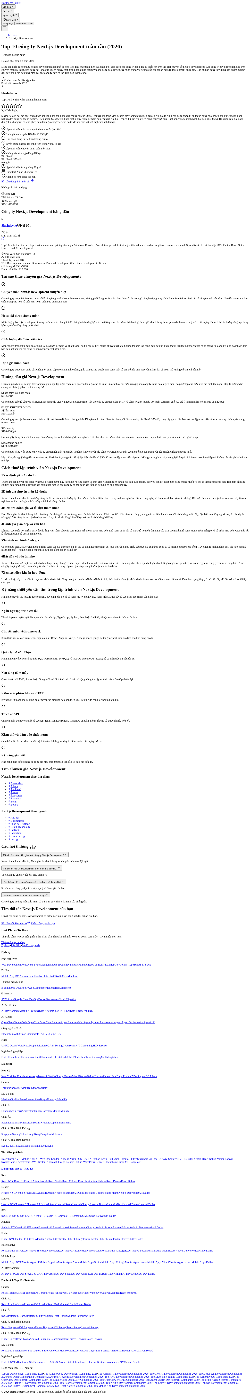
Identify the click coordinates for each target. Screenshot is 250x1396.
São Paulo (20, 1099)
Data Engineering (79, 1010)
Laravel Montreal (111, 1292)
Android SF (23, 1227)
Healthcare (15, 1057)
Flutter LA (31, 1239)
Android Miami (121, 1227)
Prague (46, 1122)
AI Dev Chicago (81, 1273)
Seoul (4, 1145)
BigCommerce (63, 987)
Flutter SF (20, 1239)
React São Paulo (10, 1350)
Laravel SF (22, 1204)
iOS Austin (35, 1215)
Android (24, 976)
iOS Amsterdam (10, 1315)
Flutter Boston (90, 1239)
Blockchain (7, 1034)
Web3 (17, 1034)
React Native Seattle (90, 1250)
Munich (64, 1111)
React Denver (113, 1181)
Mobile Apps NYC (11, 1262)
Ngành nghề (8, 15)
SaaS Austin (58, 1362)
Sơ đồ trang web (31, 945)
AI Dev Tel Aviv (158, 1158)
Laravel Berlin (68, 1304)
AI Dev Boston (98, 1273)
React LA (29, 1181)
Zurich (16, 1122)
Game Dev (55, 1034)
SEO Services (100, 1045)
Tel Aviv (18, 1145)
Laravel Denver (131, 1204)
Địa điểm (7, 7)
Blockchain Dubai (114, 1162)
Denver (83, 1076)
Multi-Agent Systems (88, 1022)
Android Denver (138, 1227)
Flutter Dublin (45, 1315)
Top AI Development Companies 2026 (22, 1373)
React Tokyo (23, 1339)
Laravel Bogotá (145, 1350)
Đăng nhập (8, 23)
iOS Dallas (110, 1215)
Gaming (96, 1057)
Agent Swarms (69, 1022)
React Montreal (128, 1292)
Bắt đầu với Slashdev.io (14, 923)
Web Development (11, 964)
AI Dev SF (22, 1273)
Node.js (55, 964)
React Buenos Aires (126, 1350)
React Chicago (70, 1181)
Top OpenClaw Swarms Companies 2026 (121, 1379)
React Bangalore (59, 1339)
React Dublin (60, 1315)
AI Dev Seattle (64, 1273)
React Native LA (49, 1250)
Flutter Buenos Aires (104, 1350)
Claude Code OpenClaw (26, 1022)
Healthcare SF (24, 1362)
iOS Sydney (59, 1327)
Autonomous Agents (110, 1022)
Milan (23, 1122)
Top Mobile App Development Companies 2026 (119, 1385)
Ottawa (35, 1087)
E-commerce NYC (116, 1362)
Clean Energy (18, 836)
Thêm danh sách (24, 23)
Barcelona (16, 798)
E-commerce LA (42, 1362)
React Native (36, 976)
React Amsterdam (28, 1315)
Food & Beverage (20, 823)
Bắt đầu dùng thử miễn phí (15, 181)
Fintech (5, 1057)
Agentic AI (149, 1022)
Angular (46, 964)
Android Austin (51, 1227)
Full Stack (145, 964)
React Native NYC (11, 1250)
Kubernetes (52, 999)
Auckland (16, 789)
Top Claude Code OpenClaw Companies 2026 (73, 1379)
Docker (42, 999)
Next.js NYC (8, 1192)
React (24, 964)
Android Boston (104, 1227)
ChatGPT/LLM (61, 1010)
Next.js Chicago (78, 1192)
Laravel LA (34, 1204)
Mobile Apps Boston (136, 1262)
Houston (98, 1076)
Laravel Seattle (64, 1204)
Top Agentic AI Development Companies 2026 (33, 1382)
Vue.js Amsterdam (20, 1162)
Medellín (62, 1099)
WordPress (23, 1045)
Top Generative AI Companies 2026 (214, 1376)
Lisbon (30, 1122)
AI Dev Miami (114, 1273)
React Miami (99, 1181)
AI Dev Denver (130, 1273)
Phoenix (107, 1076)
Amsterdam (17, 783)
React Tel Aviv (94, 1339)
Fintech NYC (8, 1362)
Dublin (38, 1111)
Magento (50, 987)
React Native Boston (136, 1250)
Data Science (46, 1010)
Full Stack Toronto (119, 1158)
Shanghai (37, 1145)
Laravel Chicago (81, 1204)
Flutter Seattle (59, 1239)
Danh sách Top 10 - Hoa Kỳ (17, 1168)
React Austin (41, 1181)
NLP (91, 1010)
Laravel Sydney (89, 1327)
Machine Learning (29, 1010)
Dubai (10, 1145)
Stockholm (7, 1122)
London (5, 1111)
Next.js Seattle (62, 1192)
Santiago (52, 1099)
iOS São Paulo (47, 1350)
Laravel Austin (48, 1204)
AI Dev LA (34, 1273)
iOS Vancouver (74, 1292)
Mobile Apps (8, 976)
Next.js (31, 964)
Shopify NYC (175, 1158)
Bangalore (16, 795)
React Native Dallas (202, 1250)
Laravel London (25, 1304)
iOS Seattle (47, 1215)
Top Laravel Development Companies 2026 (176, 1382)
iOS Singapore (27, 1327)
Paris (19, 1111)
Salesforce (41, 1045)
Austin (14, 792)
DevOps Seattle (192, 1158)
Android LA (36, 1227)
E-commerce (17, 820)
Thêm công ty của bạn (43, 923)
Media (104, 1057)
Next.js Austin (46, 1192)
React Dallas (128, 1181)
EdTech (15, 829)
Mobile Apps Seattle (90, 1262)
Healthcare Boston (95, 1362)
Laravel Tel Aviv (77, 1339)
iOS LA (24, 1215)
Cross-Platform (70, 976)
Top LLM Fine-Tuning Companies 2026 (172, 1376)
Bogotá (44, 1099)
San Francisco (20, 1076)
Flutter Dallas (136, 1239)
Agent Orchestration (132, 1022)
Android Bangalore (40, 1339)
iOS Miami (85, 1215)
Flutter (46, 976)
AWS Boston (38, 1162)
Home (14, 35)
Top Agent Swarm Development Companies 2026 (172, 1379)
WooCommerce (37, 987)
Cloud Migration (67, 999)
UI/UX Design (9, 1045)
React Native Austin (69, 1250)
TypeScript (134, 964)
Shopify (24, 987)
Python (63, 964)
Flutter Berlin (83, 1304)
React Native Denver (180, 1250)
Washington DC (140, 1076)
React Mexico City (83, 1350)
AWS (4, 999)
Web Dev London (50, 1158)
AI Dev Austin (48, 1273)
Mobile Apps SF (30, 1158)
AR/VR (45, 1034)
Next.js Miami (111, 1192)
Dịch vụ (6, 11)
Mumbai (27, 1145)
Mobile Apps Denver (180, 1262)
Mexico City (8, 1099)
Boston (68, 1076)
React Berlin (54, 1304)
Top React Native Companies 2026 (74, 1385)
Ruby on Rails (96, 964)
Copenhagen (57, 1122)
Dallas (90, 1076)
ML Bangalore (133, 1162)
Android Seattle (68, 1227)
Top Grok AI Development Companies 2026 (173, 1373)
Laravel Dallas (147, 1204)
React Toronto (9, 1292)
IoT (39, 1034)
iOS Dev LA (84, 1158)
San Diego (117, 1076)
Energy (14, 839)
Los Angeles (34, 1076)
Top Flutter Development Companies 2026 (31, 1385)
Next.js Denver (127, 1192)
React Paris (88, 1315)
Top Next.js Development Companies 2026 (129, 1382)
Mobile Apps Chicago (113, 1262)
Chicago (59, 1076)
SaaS (37, 1057)
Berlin (14, 801)
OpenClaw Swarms (50, 1022)
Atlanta (14, 786)
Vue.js (38, 964)
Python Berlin (100, 1158)
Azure (10, 999)
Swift (52, 976)
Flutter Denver (121, 1239)
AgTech (15, 817)
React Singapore (10, 1327)
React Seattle (55, 1181)
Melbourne (57, 1134)
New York (6, 1076)
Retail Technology (20, 826)
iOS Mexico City (64, 1350)
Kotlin (58, 976)
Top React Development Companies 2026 (82, 1382)
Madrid (56, 1111)
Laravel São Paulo (29, 1350)
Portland (127, 1076)
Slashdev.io (9, 225)
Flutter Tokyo (8, 1339)
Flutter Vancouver (92, 1292)
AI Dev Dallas (147, 1273)
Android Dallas (155, 1227)
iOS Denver (97, 1215)
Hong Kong (33, 1134)
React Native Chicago (113, 1250)
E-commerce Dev (10, 987)
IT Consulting (85, 1045)
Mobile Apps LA (49, 1262)
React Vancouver (56, 1292)
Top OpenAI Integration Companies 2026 (30, 1376)
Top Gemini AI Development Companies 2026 (123, 1373)
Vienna (67, 1122)
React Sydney (73, 1327)
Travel (89, 1057)
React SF (19, 1181)
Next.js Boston (95, 1192)
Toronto (5, 1087)
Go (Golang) (121, 964)
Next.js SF (21, 1192)
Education (16, 833)
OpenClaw (7, 1022)
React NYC (7, 1181)
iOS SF (16, 1215)
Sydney (16, 1134)
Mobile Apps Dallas (202, 1262)
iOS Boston (73, 1215)
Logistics (113, 1057)
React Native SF (31, 1250)
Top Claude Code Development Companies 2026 (70, 1373)
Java (106, 964)
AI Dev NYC (8, 1273)
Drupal (32, 1045)
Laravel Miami (115, 1204)
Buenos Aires (33, 1099)
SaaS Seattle (133, 1362)
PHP (77, 964)
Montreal (26, 1087)
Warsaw (38, 1122)
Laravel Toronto (25, 1292)
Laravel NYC (8, 1204)
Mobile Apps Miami (158, 1262)
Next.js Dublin (74, 1162)
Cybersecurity (70, 1045)
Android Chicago (56, 1162)
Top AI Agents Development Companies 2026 (79, 1376)
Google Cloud (21, 999)
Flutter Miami (105, 1239)
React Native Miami (213, 1158)
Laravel (84, 964)
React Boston (85, 1181)
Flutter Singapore (139, 1158)
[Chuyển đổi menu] (4, 28)
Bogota (14, 804)
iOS (17, 976)
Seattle (51, 1076)
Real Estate (57, 1057)
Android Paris (74, 1315)
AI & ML (68, 1057)
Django (71, 964)
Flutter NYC (8, 1239)
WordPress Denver (93, 1162)
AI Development (10, 1010)
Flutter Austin (44, 1239)
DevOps (33, 999)
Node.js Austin (69, 1158)
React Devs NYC (10, 1158)
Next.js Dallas (142, 1192)
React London (9, 1304)
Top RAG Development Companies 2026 (127, 1376)
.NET (111, 964)
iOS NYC (6, 1215)
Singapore (6, 1134)
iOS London (40, 1304)
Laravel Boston (98, 1204)
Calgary (43, 1087)
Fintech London (75, 1362)
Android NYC (9, 1227)
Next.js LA (33, 1192)
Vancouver (15, 1087)
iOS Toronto (40, 1292)
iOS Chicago (60, 1215)
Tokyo (23, 1134)
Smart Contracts (28, 1034)
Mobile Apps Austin (69, 1262)
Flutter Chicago (74, 1239)
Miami (75, 1076)
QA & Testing (55, 1045)
